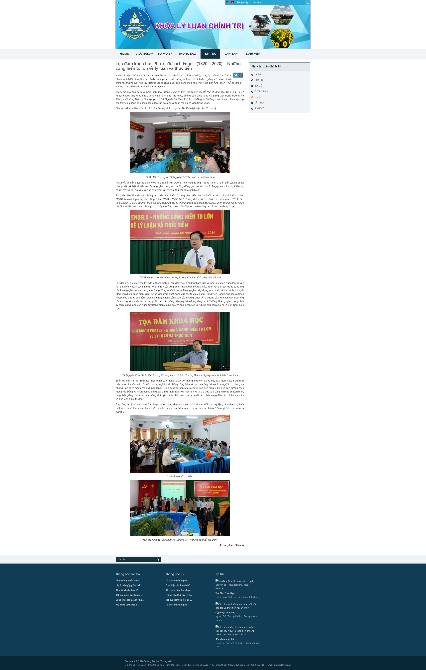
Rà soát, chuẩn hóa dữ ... (128, 590)
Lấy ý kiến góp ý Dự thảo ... (129, 585)
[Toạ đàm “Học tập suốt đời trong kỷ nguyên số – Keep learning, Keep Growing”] (236, 584)
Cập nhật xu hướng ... (226, 612)
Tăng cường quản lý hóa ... (129, 580)
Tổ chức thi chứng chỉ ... (177, 580)
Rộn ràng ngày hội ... (225, 639)
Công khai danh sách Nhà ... (130, 599)
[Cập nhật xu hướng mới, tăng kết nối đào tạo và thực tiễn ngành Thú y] (236, 606)
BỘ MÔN (259, 85)
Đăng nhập (242, 2)
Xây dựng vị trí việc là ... (127, 604)
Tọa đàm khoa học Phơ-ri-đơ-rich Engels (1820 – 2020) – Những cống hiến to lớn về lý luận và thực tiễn (178, 65)
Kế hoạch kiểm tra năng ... (179, 590)
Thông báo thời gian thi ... (179, 594)
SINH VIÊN (260, 108)
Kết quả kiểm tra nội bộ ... (179, 599)
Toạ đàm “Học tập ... (225, 593)
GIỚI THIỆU (260, 80)
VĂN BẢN (259, 102)
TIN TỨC (259, 96)
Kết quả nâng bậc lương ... (129, 594)
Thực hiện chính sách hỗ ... (179, 585)
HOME (258, 74)
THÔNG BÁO (261, 91)
